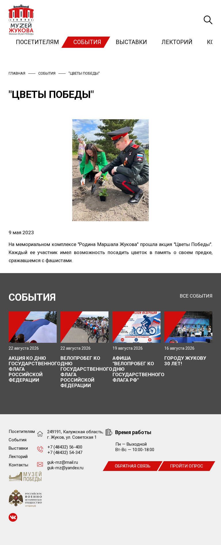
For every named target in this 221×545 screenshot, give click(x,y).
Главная (17, 73)
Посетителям (37, 42)
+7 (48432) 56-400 (64, 447)
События (87, 42)
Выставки (131, 42)
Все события (196, 296)
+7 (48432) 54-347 (64, 452)
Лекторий (177, 42)
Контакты (18, 465)
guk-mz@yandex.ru (65, 467)
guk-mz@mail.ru (62, 462)
